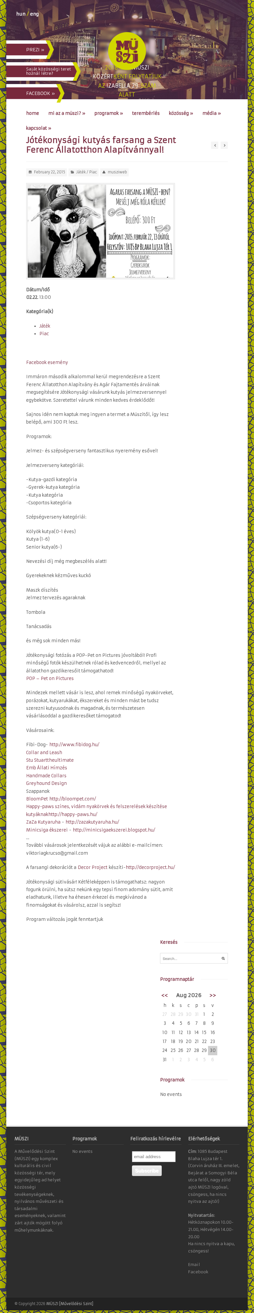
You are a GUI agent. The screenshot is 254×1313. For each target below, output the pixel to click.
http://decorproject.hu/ (150, 867)
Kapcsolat (38, 128)
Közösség (181, 113)
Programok (109, 113)
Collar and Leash (44, 752)
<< (164, 995)
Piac (93, 172)
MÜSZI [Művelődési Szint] (69, 1303)
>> (212, 995)
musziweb (117, 172)
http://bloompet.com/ (72, 799)
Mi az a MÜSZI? (66, 113)
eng (34, 14)
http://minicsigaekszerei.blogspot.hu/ (114, 830)
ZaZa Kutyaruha (43, 822)
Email (194, 1264)
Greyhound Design (46, 783)
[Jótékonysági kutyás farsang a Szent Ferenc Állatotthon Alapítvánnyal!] (100, 231)
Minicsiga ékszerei (47, 830)
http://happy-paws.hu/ (72, 814)
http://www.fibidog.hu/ (74, 744)
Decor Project (92, 867)
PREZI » (35, 50)
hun (20, 14)
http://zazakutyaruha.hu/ (92, 822)
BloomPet (37, 799)
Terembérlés (146, 113)
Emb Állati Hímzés (46, 768)
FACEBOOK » (40, 93)
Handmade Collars (46, 776)
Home (32, 113)
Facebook (198, 1271)
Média (211, 113)
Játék (81, 172)
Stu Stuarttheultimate (50, 760)
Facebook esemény (47, 362)
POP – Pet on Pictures (50, 678)
